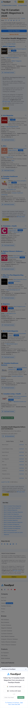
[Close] (26, 669)
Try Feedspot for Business (12, 702)
